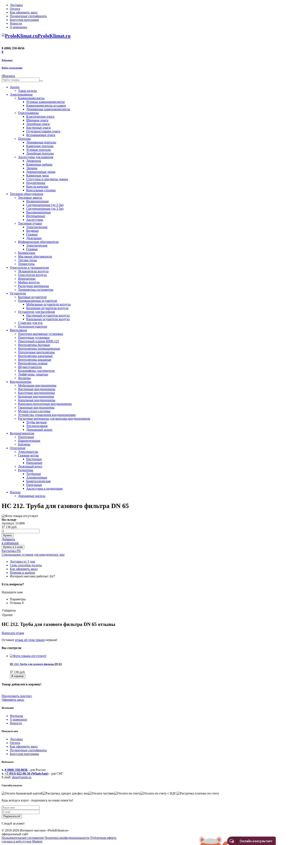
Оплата (15, 743)
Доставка (16, 739)
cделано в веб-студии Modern (22, 841)
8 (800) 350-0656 (16, 770)
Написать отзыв (13, 633)
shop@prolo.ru (21, 777)
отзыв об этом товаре (30, 640)
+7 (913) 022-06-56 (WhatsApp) (26, 773)
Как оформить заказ (23, 746)
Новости (16, 723)
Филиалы (16, 716)
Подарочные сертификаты (28, 750)
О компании (18, 719)
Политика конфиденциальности (67, 837)
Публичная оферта (103, 837)
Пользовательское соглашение (23, 837)
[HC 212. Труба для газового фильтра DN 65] (28, 656)
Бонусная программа (24, 754)
